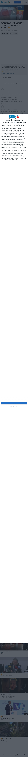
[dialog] (14, 378)
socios (15, 122)
